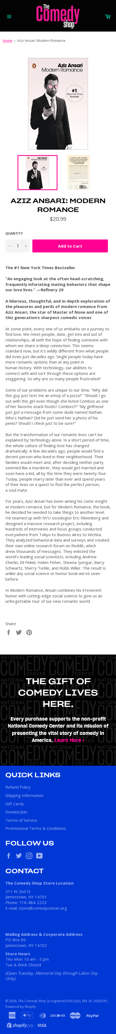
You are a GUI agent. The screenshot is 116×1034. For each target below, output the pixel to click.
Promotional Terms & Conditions (35, 828)
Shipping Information (24, 795)
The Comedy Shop (32, 1001)
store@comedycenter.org (43, 908)
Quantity (14, 233)
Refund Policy (17, 787)
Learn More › (69, 740)
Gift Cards (14, 803)
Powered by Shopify (20, 1006)
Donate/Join (16, 811)
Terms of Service (21, 820)
